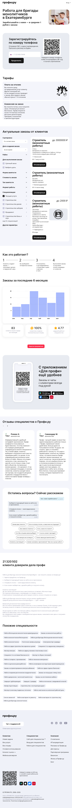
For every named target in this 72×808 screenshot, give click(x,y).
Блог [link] (52, 762)
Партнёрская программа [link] (60, 752)
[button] (15, 154)
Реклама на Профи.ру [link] (58, 746)
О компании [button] (55, 739)
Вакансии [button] (54, 755)
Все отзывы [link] (7, 746)
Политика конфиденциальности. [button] (21, 801)
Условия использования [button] (12, 749)
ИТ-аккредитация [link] (57, 742)
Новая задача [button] (8, 739)
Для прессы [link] (55, 749)
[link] (39, 164)
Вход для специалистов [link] (35, 742)
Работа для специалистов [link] (36, 746)
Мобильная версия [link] (10, 755)
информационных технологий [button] (13, 797)
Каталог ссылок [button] (8, 752)
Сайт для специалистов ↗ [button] (36, 739)
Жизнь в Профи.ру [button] (57, 759)
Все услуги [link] (6, 742)
